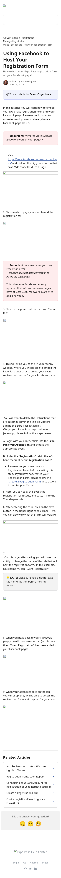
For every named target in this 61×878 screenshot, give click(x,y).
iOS (24, 862)
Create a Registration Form (25, 481)
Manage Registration (14, 41)
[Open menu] (55, 5)
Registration (28, 37)
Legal (45, 862)
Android (34, 862)
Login (16, 862)
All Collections (10, 37)
